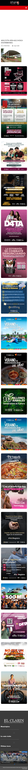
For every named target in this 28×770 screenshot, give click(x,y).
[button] (26, 7)
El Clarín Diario (7, 45)
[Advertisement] (14, 25)
